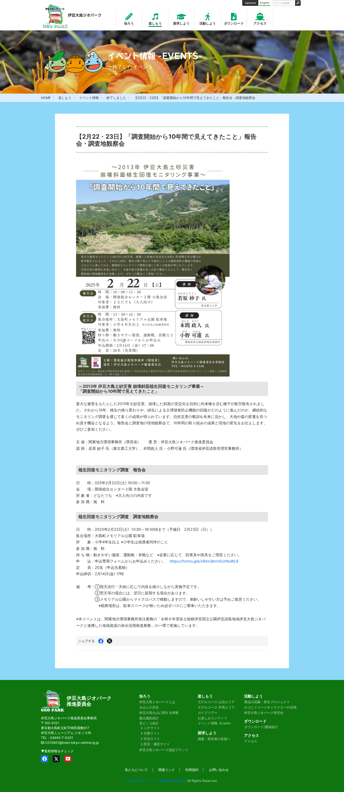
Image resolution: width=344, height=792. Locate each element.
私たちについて (136, 770)
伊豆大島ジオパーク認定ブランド (163, 750)
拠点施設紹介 (149, 718)
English (264, 2)
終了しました (116, 98)
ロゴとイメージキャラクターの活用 (270, 707)
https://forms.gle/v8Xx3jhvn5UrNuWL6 (204, 561)
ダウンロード (234, 23)
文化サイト (152, 739)
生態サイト (152, 733)
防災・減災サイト (157, 744)
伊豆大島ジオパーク (89, 698)
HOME (46, 98)
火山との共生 (149, 707)
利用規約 (191, 770)
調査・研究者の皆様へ (214, 739)
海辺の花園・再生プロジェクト (267, 702)
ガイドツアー (207, 713)
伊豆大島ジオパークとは (157, 702)
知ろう (129, 23)
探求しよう (181, 23)
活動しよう (207, 23)
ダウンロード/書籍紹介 (261, 727)
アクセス (260, 23)
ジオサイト (152, 728)
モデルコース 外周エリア (216, 707)
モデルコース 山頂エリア (216, 702)
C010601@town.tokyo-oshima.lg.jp (72, 743)
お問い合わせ (219, 770)
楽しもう (155, 23)
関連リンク (166, 770)
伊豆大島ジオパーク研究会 (263, 713)
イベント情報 (89, 98)
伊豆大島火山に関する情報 (159, 713)
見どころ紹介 (149, 723)
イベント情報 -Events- (214, 723)
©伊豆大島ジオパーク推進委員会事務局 (156, 781)
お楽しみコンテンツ (212, 718)
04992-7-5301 (61, 738)
